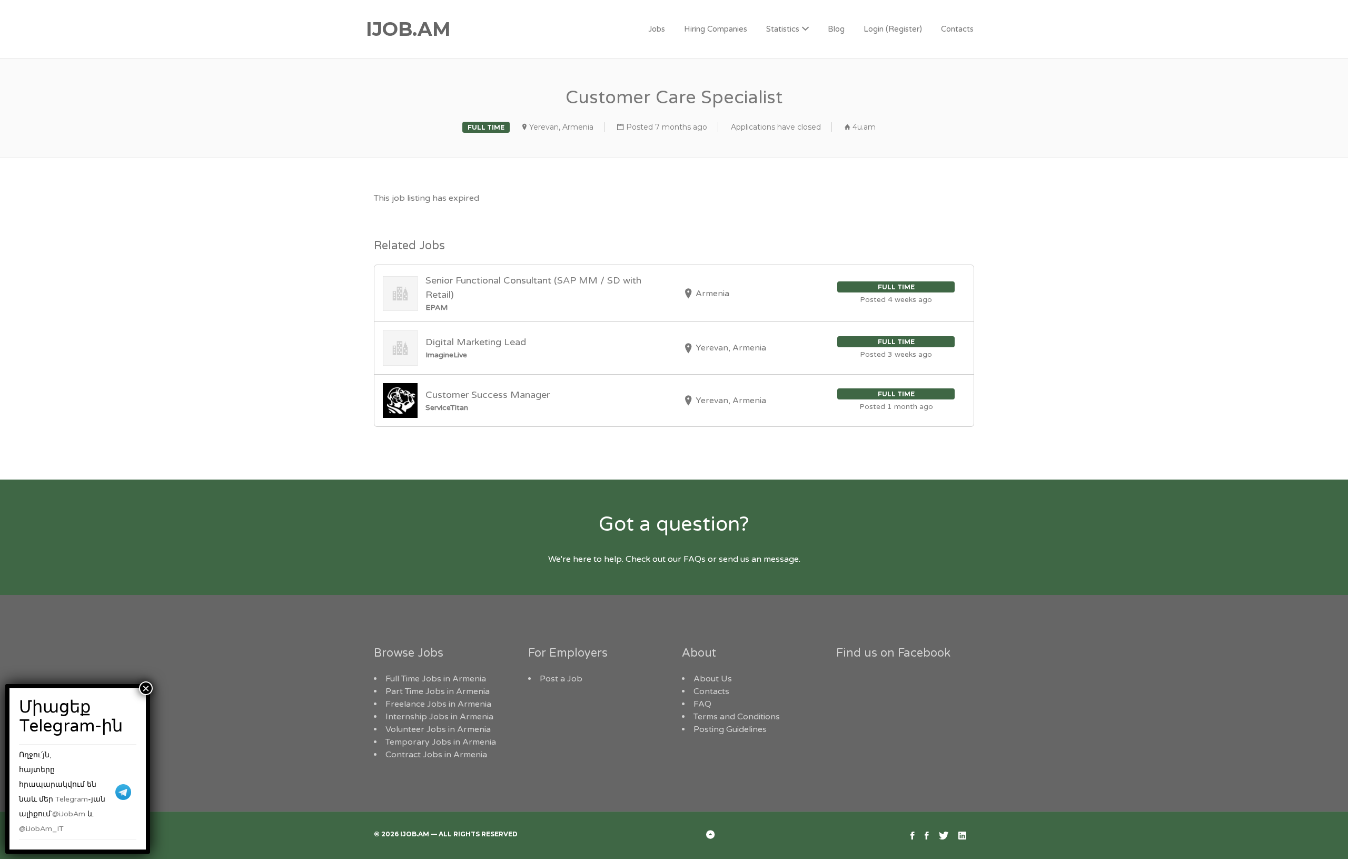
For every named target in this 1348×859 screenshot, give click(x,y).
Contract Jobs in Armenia (436, 754)
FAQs (694, 559)
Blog (836, 29)
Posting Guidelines (730, 729)
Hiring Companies (715, 29)
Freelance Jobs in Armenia (438, 704)
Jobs (656, 29)
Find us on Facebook (893, 653)
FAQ (702, 704)
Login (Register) (893, 29)
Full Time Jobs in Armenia (435, 678)
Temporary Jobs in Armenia (440, 742)
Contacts (957, 29)
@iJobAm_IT (41, 828)
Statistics (782, 29)
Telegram (71, 799)
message (781, 559)
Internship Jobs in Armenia (439, 716)
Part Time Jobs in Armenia (437, 691)
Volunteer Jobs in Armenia (438, 729)
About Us (712, 678)
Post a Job (561, 678)
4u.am (864, 127)
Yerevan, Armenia (561, 127)
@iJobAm (68, 813)
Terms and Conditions (736, 716)
